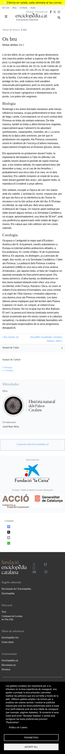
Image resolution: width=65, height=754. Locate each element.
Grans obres (8, 642)
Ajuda (32, 8)
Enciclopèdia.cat (10, 660)
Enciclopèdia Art (10, 637)
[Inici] (31, 15)
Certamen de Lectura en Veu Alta (12, 617)
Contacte (23, 8)
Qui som (5, 8)
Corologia (9, 370)
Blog (14, 8)
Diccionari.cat (41, 12)
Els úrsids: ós (10, 337)
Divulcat (30, 12)
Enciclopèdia (8, 593)
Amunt (33, 337)
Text (4, 611)
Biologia (8, 367)
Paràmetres (31, 737)
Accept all (31, 746)
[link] (32, 348)
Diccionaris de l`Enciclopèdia (16, 588)
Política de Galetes (18, 727)
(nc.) (21, 44)
